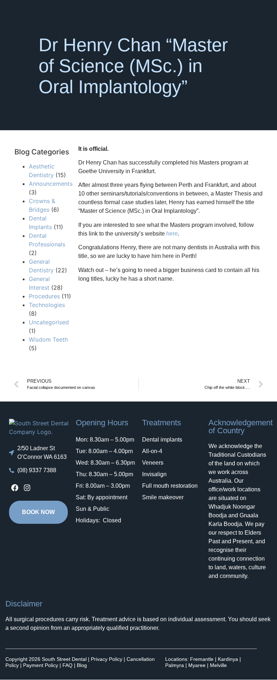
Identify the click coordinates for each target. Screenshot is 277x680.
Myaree (197, 665)
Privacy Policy (106, 659)
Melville (218, 665)
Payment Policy (40, 665)
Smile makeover (163, 497)
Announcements (50, 183)
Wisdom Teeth (48, 339)
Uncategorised (49, 322)
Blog (82, 665)
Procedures (44, 296)
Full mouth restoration (170, 486)
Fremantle (202, 659)
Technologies (47, 304)
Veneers (152, 463)
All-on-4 (152, 451)
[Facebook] (15, 487)
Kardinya (228, 659)
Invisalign (154, 474)
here (171, 234)
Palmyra (174, 665)
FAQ (67, 665)
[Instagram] (27, 487)
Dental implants (162, 439)
